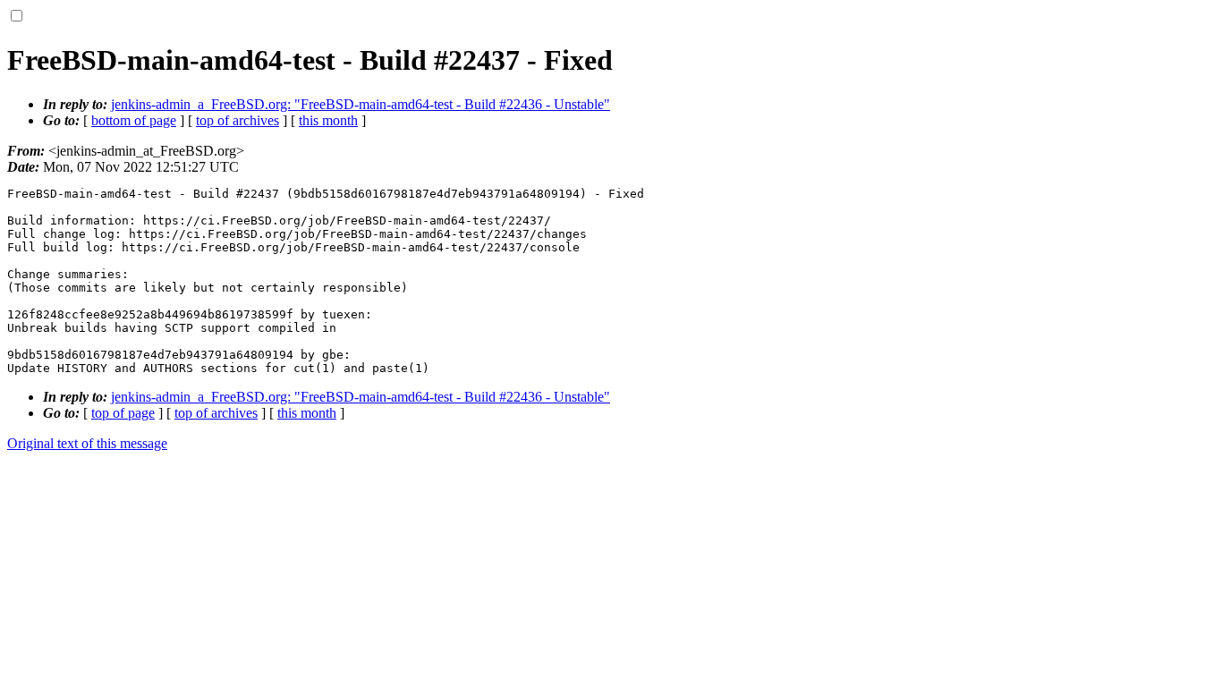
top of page (123, 412)
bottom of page (133, 120)
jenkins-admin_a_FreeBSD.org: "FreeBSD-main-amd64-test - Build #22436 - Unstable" (360, 104)
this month (328, 120)
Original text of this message (87, 443)
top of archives (237, 120)
